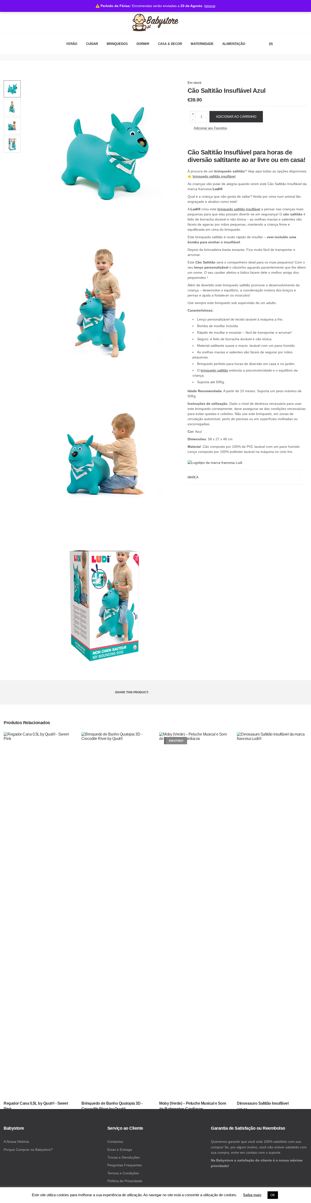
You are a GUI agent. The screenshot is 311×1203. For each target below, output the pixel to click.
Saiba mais (252, 1195)
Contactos (115, 1142)
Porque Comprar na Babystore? (28, 1150)
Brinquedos (117, 44)
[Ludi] (215, 462)
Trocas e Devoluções (123, 1157)
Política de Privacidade (124, 1181)
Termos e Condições (123, 1173)
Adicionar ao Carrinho (236, 117)
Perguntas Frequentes (124, 1165)
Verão (71, 44)
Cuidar (92, 44)
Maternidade (202, 44)
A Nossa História (16, 1142)
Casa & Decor (170, 44)
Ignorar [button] (210, 6)
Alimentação (233, 44)
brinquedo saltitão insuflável (214, 176)
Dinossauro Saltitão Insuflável (262, 1103)
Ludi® (218, 189)
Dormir (143, 44)
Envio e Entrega (119, 1150)
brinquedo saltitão (214, 370)
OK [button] (272, 1195)
